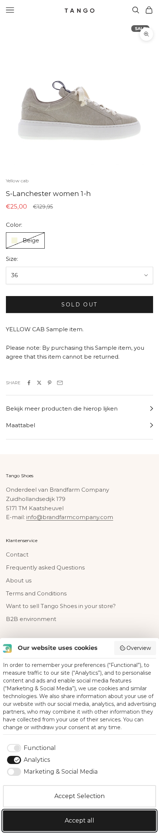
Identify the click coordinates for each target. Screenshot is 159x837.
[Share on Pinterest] (50, 383)
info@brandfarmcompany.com (69, 517)
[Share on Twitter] (39, 383)
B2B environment (31, 618)
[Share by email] (60, 383)
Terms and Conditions (36, 593)
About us (18, 580)
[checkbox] (30, 748)
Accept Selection (79, 796)
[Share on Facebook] (29, 383)
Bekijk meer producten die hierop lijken (62, 408)
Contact (17, 554)
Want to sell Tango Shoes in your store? (61, 606)
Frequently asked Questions (45, 567)
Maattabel (20, 425)
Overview (138, 648)
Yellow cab (17, 180)
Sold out (79, 304)
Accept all (79, 820)
